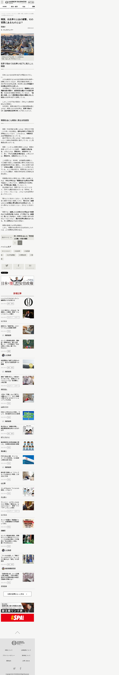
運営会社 (8, 660)
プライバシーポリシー (9, 655)
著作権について (26, 655)
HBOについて (8, 650)
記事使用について (26, 650)
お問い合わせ (26, 660)
